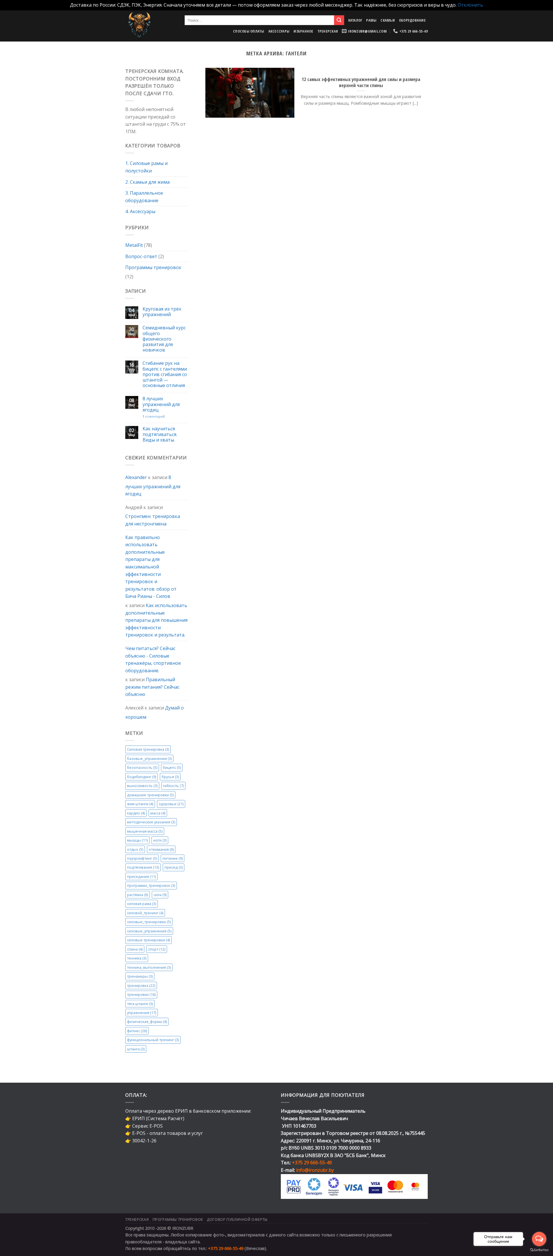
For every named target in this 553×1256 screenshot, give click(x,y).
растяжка (137, 894)
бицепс (172, 767)
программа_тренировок (151, 885)
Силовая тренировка (148, 749)
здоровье (171, 803)
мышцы (137, 840)
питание (172, 858)
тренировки (141, 994)
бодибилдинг (141, 776)
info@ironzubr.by (315, 1170)
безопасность (142, 767)
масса (157, 813)
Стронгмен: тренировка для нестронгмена (152, 520)
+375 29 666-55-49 (312, 1162)
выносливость (142, 785)
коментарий (154, 416)
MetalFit (134, 245)
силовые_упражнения (149, 931)
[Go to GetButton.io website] (539, 1250)
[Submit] (339, 20)
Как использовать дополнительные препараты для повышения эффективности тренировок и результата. (156, 620)
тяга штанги (140, 1003)
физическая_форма (147, 1021)
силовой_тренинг (145, 912)
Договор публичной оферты (237, 1219)
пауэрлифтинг (142, 858)
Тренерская (327, 31)
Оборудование (412, 20)
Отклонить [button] (470, 5)
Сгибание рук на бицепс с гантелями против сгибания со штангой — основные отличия (165, 374)
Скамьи (387, 20)
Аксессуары (279, 31)
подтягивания (143, 867)
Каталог (355, 20)
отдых (135, 849)
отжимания (161, 849)
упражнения (141, 1012)
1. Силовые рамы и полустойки (146, 167)
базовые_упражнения (149, 758)
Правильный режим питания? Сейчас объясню (152, 686)
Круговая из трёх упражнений (162, 311)
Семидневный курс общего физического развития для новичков (164, 339)
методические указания (151, 822)
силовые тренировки (148, 940)
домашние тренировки (150, 794)
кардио (136, 813)
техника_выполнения (149, 967)
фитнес (137, 1030)
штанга (136, 1049)
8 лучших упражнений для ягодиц (161, 404)
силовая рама (141, 903)
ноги (159, 840)
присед (173, 867)
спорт (156, 949)
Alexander (136, 477)
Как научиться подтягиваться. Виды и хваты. (160, 434)
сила (160, 894)
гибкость (173, 785)
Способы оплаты (248, 31)
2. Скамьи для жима (147, 182)
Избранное (303, 31)
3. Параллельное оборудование (144, 197)
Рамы (371, 20)
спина (135, 949)
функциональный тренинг (153, 1039)
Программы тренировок (153, 267)
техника (136, 958)
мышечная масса (144, 830)
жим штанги (140, 803)
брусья (170, 776)
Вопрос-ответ (141, 256)
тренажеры (140, 976)
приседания (141, 876)
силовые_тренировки (149, 921)
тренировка (141, 985)
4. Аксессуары (140, 211)
